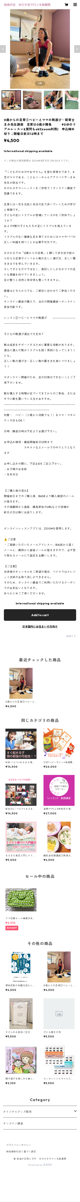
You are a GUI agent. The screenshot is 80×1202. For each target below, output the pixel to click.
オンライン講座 (13, 1123)
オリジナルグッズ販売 (17, 1111)
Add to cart (40, 615)
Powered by (35, 1164)
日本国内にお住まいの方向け (40, 626)
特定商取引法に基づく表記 (21, 1151)
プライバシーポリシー (18, 1145)
